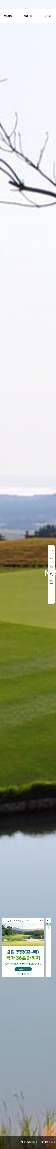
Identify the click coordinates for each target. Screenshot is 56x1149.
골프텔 (47, 16)
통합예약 (8, 16)
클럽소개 (28, 16)
